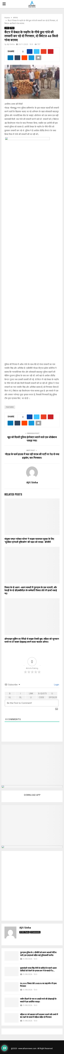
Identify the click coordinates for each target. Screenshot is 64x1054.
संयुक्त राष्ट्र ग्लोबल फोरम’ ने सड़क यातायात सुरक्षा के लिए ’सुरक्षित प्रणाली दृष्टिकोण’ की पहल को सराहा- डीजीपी (29, 540)
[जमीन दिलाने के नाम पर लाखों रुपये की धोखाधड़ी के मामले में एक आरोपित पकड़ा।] (11, 1002)
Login (56, 684)
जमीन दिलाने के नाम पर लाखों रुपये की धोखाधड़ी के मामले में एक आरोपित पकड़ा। (38, 1000)
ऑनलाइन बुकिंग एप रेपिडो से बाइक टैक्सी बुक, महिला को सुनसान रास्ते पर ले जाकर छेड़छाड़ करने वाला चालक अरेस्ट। (31, 640)
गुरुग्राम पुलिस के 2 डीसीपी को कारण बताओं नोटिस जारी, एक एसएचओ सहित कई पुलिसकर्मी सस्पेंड (38, 954)
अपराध (7, 28)
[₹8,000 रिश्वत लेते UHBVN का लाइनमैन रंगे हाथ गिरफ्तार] (11, 987)
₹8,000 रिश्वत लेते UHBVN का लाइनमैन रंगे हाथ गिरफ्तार (38, 985)
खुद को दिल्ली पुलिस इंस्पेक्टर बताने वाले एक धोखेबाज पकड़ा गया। (32, 439)
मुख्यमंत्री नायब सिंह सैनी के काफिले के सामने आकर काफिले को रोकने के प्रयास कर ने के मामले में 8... (38, 969)
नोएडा (12, 28)
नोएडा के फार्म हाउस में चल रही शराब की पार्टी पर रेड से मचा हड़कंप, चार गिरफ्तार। (32, 456)
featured (10, 407)
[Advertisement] (32, 886)
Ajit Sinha (11, 44)
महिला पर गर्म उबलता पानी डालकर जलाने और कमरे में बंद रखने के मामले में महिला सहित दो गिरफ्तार (39, 1016)
